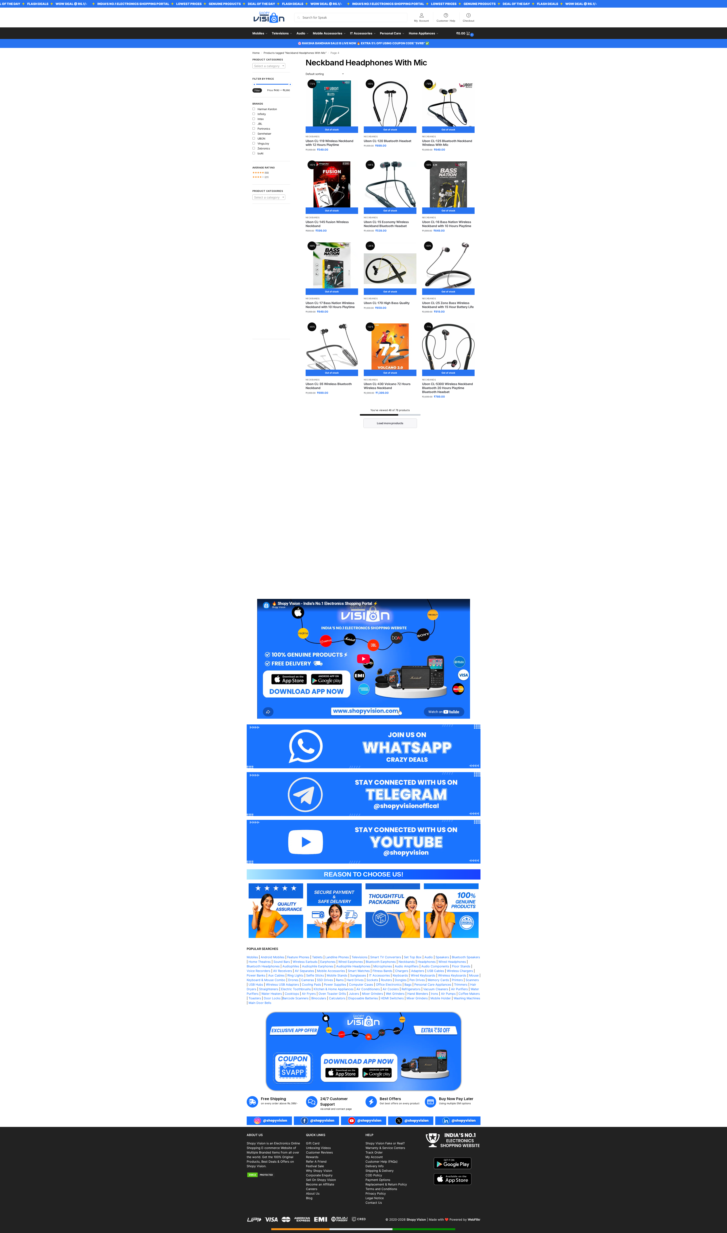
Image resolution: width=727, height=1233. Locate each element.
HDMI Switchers (392, 998)
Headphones (427, 962)
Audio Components (435, 966)
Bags (407, 984)
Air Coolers (391, 989)
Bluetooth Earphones (381, 962)
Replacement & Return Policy (386, 1184)
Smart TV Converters (385, 957)
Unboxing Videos (318, 1148)
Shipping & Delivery (379, 1171)
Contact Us (373, 1202)
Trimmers (460, 984)
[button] (465, 33)
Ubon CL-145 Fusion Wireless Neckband (327, 224)
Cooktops (292, 994)
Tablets (317, 957)
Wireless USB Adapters (282, 984)
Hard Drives (355, 980)
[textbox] (269, 66)
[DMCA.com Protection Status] (274, 1175)
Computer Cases (361, 984)
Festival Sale (315, 1166)
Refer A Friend (316, 1161)
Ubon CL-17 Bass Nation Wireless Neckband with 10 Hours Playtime (330, 305)
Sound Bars (282, 962)
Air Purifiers (459, 989)
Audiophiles (290, 966)
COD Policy (373, 1175)
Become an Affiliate (320, 1184)
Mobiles (252, 957)
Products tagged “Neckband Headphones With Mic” (295, 52)
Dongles (401, 980)
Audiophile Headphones (353, 966)
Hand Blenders (417, 994)
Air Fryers (309, 994)
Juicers (354, 994)
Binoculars (318, 998)
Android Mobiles (272, 957)
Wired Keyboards (423, 975)
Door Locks (272, 998)
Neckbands (312, 136)
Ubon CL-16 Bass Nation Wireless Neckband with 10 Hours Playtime (446, 224)
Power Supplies (335, 984)
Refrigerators (411, 989)
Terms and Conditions (381, 1189)
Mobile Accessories (331, 971)
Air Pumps (448, 994)
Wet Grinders (395, 994)
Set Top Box (413, 957)
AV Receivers (282, 971)
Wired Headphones (452, 962)
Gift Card (312, 1143)
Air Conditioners (368, 989)
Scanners (472, 980)
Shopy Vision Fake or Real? (385, 1143)
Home (256, 52)
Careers (311, 1189)
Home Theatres (260, 962)
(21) (260, 177)
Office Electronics (389, 984)
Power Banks (256, 975)
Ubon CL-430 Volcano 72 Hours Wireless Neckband (387, 386)
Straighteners (268, 989)
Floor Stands (461, 966)
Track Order (374, 1152)
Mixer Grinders (372, 994)
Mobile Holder (440, 998)
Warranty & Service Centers (385, 1148)
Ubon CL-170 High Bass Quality (387, 303)
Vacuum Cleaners (435, 989)
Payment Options (377, 1180)
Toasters (255, 998)
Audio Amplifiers (407, 966)
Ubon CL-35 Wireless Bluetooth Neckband (329, 386)
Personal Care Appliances (432, 984)
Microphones (382, 966)
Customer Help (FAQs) (381, 1161)
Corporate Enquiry (319, 1175)
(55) (260, 172)
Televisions (359, 957)
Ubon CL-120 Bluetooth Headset (387, 141)
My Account (421, 20)
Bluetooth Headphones (263, 966)
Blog (309, 1198)
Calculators (337, 998)
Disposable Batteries (363, 998)
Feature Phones (298, 957)
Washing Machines (467, 998)
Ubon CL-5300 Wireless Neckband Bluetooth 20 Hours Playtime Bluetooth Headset (447, 388)
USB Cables (435, 971)
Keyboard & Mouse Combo (266, 980)
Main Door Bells (260, 1003)
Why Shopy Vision (319, 1171)
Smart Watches (359, 971)
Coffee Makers (469, 994)
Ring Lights (295, 975)
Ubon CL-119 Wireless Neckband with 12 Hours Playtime (329, 143)
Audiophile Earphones (317, 966)
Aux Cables (276, 975)
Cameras (307, 980)
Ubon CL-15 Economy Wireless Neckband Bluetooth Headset (386, 224)
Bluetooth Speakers (466, 957)
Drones (293, 980)
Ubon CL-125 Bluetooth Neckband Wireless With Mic (447, 143)
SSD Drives (325, 980)
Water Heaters (271, 994)
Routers (386, 980)
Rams (340, 980)
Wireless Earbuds (305, 962)
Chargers (401, 971)
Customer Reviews (319, 1152)
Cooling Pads (311, 984)
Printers (457, 980)
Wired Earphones (350, 962)
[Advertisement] (271, 273)
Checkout (468, 20)
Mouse (474, 975)
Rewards (312, 1157)
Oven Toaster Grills (332, 994)
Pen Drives (417, 980)
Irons (434, 994)
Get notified (331, 157)
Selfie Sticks (315, 975)
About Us (312, 1193)
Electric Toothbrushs (296, 989)
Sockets (372, 980)
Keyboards (400, 975)
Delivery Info (374, 1166)
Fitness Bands (382, 971)
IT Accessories (379, 975)
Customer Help (446, 20)
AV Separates (304, 971)
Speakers (442, 957)
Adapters (417, 971)
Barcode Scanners (295, 998)
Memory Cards (438, 980)
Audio (428, 957)
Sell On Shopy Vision (321, 1180)
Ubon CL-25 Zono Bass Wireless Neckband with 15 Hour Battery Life (448, 305)
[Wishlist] (352, 86)
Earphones (327, 962)
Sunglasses (358, 975)
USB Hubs (256, 984)
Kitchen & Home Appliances (334, 989)
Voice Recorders (258, 971)
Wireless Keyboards (452, 975)
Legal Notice (374, 1198)
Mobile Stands (337, 975)
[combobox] (268, 65)
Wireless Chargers (460, 971)
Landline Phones (337, 957)
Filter (257, 90)
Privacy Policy (375, 1193)
